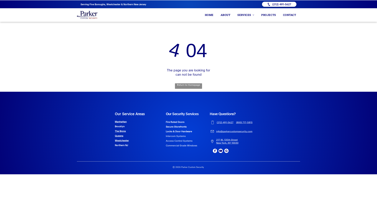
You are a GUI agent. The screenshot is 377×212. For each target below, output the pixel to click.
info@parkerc (223, 131)
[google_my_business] (226, 151)
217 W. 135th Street (227, 139)
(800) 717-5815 (244, 122)
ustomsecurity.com (241, 131)
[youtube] (221, 151)
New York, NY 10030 (227, 142)
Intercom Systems (176, 136)
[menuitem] (210, 14)
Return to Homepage (188, 84)
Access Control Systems (179, 140)
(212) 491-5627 (225, 122)
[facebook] (215, 151)
